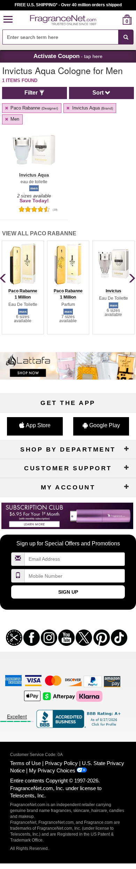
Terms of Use (25, 763)
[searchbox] (60, 37)
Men (14, 119)
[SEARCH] (126, 37)
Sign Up (68, 592)
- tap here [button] (68, 55)
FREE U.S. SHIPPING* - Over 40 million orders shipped (68, 4)
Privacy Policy (61, 763)
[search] (116, 20)
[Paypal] (93, 681)
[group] (22, 287)
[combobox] (68, 37)
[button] (8, 19)
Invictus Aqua (92, 108)
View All (39, 233)
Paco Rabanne (33, 108)
